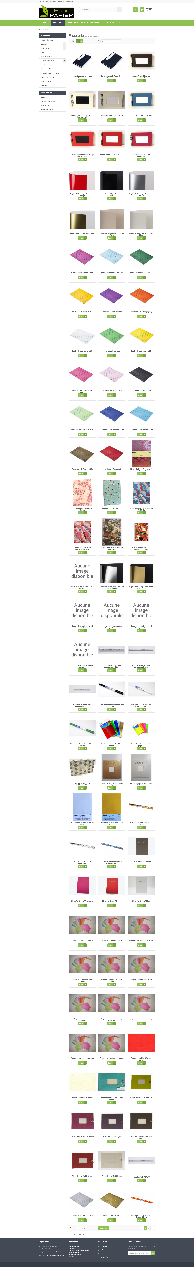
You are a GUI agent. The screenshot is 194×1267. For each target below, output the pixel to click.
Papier (43, 22)
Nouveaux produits (75, 1246)
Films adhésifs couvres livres (50, 73)
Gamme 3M (71, 22)
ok (153, 1253)
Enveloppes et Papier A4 (48, 61)
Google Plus (104, 1257)
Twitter (103, 1250)
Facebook (104, 1246)
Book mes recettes (46, 56)
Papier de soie (45, 65)
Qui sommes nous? (47, 109)
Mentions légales (46, 105)
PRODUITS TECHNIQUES (91, 22)
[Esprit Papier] (57, 11)
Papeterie (56, 22)
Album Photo (45, 48)
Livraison (43, 97)
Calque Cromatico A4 (47, 77)
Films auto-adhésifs (47, 69)
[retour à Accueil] (39, 30)
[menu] (135, 9)
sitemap (71, 1256)
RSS (102, 1253)
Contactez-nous (69, 1)
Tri (99, 41)
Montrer (72, 1228)
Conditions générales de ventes (51, 101)
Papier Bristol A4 (46, 81)
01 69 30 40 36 (58, 1252)
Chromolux (44, 85)
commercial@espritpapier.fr (55, 1255)
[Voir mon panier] (142, 9)
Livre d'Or (44, 44)
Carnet (43, 52)
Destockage (112, 22)
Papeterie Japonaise (47, 40)
